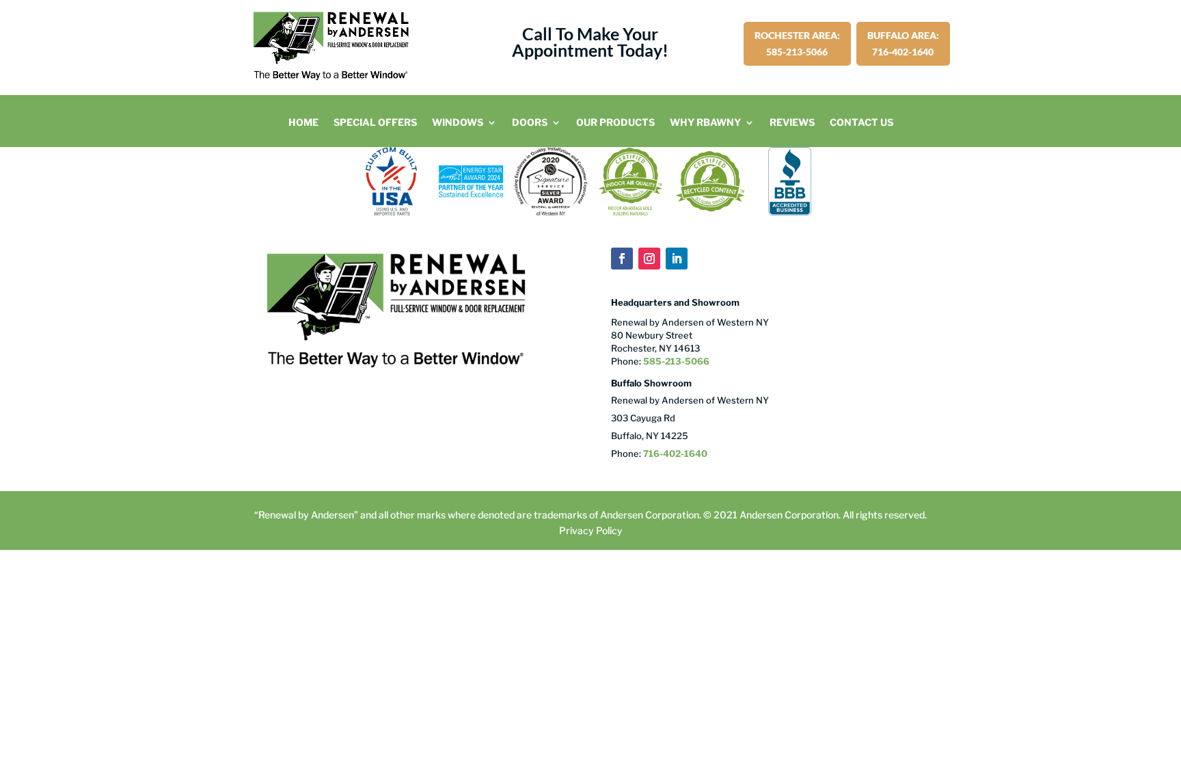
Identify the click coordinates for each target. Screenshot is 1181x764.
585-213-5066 (675, 361)
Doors (529, 123)
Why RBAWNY (705, 123)
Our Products (615, 123)
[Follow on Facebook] (622, 258)
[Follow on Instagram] (649, 258)
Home (303, 123)
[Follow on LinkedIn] (677, 258)
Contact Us (861, 123)
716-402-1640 (675, 453)
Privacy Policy (591, 530)
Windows (457, 123)
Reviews (792, 123)
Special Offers (375, 123)
